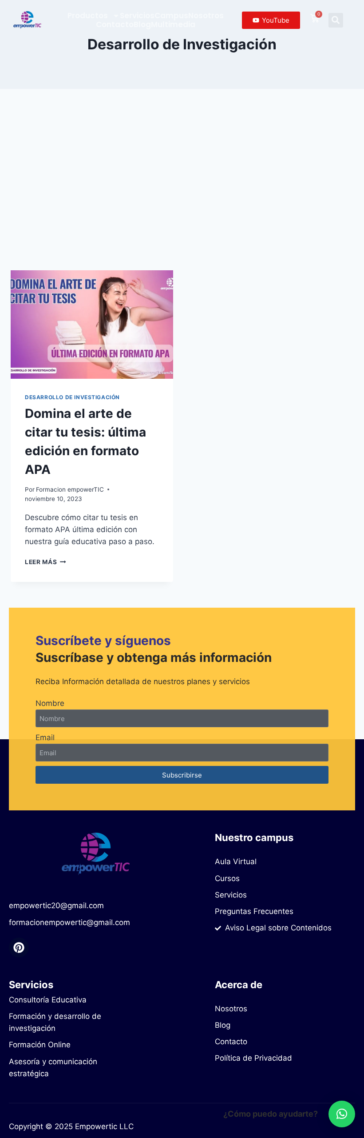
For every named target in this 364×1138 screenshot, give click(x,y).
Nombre (50, 703)
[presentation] (92, 324)
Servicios (137, 15)
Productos (87, 15)
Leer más (45, 561)
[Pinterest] (19, 948)
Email (45, 737)
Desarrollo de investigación (72, 397)
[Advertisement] (182, 186)
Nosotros (206, 15)
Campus (171, 15)
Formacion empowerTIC (70, 489)
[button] (335, 20)
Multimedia (173, 24)
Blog (142, 24)
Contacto (115, 24)
